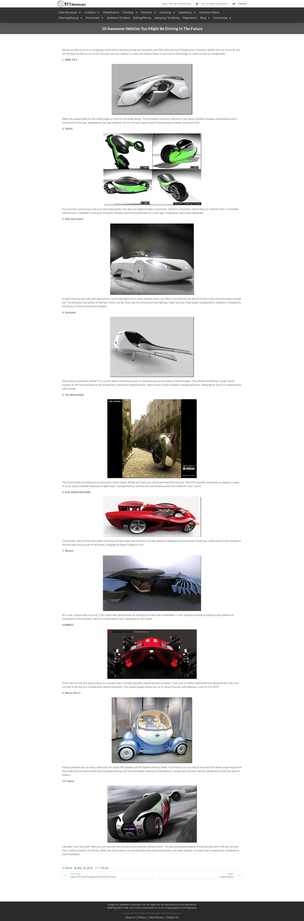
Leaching (165, 12)
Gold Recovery (68, 12)
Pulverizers (93, 17)
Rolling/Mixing (142, 17)
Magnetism (190, 17)
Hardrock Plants (209, 12)
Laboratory (185, 12)
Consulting (220, 17)
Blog (203, 17)
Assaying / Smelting (166, 17)
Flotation (146, 12)
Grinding (127, 12)
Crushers (89, 12)
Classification (111, 12)
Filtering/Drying (69, 17)
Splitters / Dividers (118, 17)
